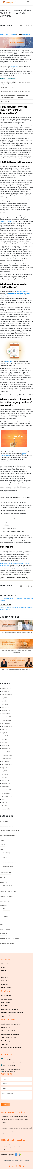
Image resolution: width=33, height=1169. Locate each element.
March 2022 (5, 780)
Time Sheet (4, 1044)
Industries (3, 882)
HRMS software (21, 291)
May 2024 (5, 704)
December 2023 (7, 717)
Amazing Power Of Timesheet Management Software (16, 600)
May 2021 (4, 806)
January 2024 (6, 714)
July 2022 (4, 771)
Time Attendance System (9, 1037)
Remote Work (4, 901)
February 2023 (6, 749)
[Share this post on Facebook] (24, 25)
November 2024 (7, 688)
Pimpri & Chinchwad (7, 1128)
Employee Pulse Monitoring (9, 1009)
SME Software (5, 929)
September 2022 (7, 764)
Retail (3, 1150)
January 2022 (6, 787)
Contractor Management (9, 1051)
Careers (4, 970)
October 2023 (6, 723)
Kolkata (17, 1119)
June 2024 (5, 701)
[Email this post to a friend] (31, 25)
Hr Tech (2, 845)
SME (1, 924)
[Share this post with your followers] (26, 25)
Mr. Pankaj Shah (26, 34)
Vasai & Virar (16, 1128)
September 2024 (7, 695)
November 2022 (6, 758)
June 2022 (5, 774)
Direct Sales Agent (24, 1147)
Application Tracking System (10, 1024)
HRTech (2, 877)
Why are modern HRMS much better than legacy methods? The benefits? (15, 96)
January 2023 (6, 752)
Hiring (2, 840)
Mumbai (4, 1116)
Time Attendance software (9, 938)
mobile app (8, 361)
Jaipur (26, 1119)
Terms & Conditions (21, 1163)
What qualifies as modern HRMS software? (16, 92)
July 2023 (4, 733)
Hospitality (4, 1147)
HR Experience (5, 1002)
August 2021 (5, 799)
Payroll (5, 857)
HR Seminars (6, 909)
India (3, 1134)
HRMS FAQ (4, 984)
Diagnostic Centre (6, 826)
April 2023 (4, 742)
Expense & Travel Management (11, 1047)
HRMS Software (6, 996)
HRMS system (15, 66)
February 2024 (6, 710)
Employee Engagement (7, 835)
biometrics (16, 227)
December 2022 (7, 755)
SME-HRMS (13, 34)
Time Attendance (8, 866)
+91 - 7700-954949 (9, 1065)
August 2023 (5, 730)
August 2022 (5, 768)
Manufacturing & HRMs (8, 891)
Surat (26, 1131)
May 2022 (4, 777)
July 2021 (4, 802)
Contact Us (5, 981)
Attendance (4, 821)
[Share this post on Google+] (29, 25)
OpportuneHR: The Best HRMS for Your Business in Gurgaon (16, 608)
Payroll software (6, 896)
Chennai (4, 1122)
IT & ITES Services (15, 1144)
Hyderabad (11, 1119)
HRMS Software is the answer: (11, 88)
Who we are (5, 964)
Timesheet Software (7, 943)
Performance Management (11, 862)
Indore (21, 1119)
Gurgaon (20, 1116)
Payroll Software (6, 999)
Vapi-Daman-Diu (20, 1131)
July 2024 (4, 698)
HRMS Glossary (6, 987)
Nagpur (16, 1116)
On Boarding (6, 853)
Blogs (3, 967)
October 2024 (6, 691)
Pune (11, 1116)
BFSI (29, 1144)
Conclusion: (6, 101)
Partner (3, 974)
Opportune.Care (6, 1016)
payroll (18, 264)
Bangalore (4, 1119)
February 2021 (6, 809)
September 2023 (7, 726)
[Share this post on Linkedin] (21, 25)
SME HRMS (4, 1006)
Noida (25, 1116)
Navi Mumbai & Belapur (8, 1131)
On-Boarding (5, 1027)
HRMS (2, 849)
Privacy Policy (9, 1163)
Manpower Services (13, 1147)
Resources (4, 977)
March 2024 (5, 707)
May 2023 (4, 739)
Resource (3, 906)
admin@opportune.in (10, 1059)
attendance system (6, 221)
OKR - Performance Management (12, 1012)
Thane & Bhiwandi (26, 1128)
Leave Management (7, 1041)
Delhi (8, 1116)
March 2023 (5, 745)
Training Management (8, 1031)
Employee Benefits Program (9, 831)
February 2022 (6, 783)
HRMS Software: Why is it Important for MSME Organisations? (16, 83)
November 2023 (6, 720)
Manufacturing (7, 885)
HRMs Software (4, 34)
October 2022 (6, 761)
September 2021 (7, 796)
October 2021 (6, 793)
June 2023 (5, 736)
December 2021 (6, 790)
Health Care (23, 1144)
